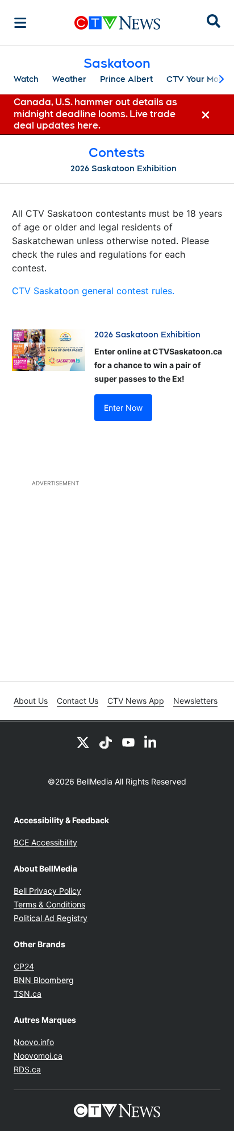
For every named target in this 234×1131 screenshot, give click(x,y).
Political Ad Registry (50, 918)
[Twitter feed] (83, 742)
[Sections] (20, 22)
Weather (69, 79)
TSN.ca (27, 993)
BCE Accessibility (45, 842)
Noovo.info (34, 1042)
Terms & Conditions (49, 904)
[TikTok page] (105, 742)
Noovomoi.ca (38, 1055)
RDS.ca (27, 1069)
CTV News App (135, 700)
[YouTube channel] (128, 742)
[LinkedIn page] (151, 742)
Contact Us (77, 700)
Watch (26, 79)
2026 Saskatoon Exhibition (123, 168)
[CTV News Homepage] (117, 23)
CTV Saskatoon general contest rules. (93, 290)
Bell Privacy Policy (47, 890)
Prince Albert (126, 79)
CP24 (24, 966)
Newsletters (195, 700)
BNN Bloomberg (44, 980)
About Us (31, 700)
